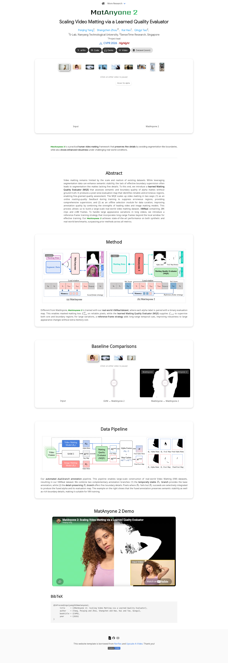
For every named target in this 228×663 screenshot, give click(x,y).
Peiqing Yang (85, 30)
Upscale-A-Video (134, 643)
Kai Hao (126, 30)
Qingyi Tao (140, 30)
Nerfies (118, 643)
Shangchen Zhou (107, 30)
